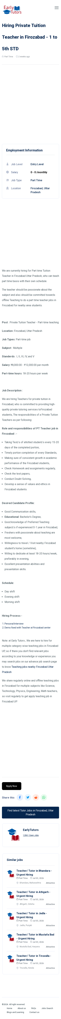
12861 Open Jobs (31, 835)
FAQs (33, 1008)
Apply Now (11, 786)
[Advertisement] (30, 103)
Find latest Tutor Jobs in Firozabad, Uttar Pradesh (30, 812)
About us (22, 1008)
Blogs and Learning (15, 1012)
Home (9, 1008)
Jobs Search (47, 1008)
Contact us (34, 1012)
